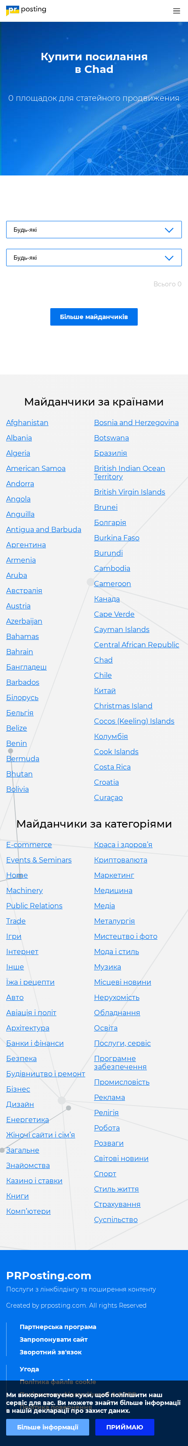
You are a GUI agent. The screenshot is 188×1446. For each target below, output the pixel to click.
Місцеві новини (122, 982)
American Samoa (36, 468)
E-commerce (29, 845)
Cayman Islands (122, 629)
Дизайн (20, 1104)
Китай (105, 691)
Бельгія (20, 713)
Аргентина (26, 545)
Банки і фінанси (35, 1043)
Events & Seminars (39, 860)
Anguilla (20, 514)
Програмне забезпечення (120, 1062)
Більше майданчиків (94, 317)
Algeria (18, 453)
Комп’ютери (28, 1211)
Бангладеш (26, 667)
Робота (107, 1128)
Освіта (106, 1028)
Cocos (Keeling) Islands (134, 721)
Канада (107, 599)
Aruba (16, 575)
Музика (107, 967)
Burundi (108, 553)
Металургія (114, 921)
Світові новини (121, 1158)
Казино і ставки (34, 1181)
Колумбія (111, 736)
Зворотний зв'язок (51, 1352)
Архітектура (27, 1028)
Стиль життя (116, 1189)
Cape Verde (114, 614)
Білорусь (22, 698)
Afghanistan (27, 423)
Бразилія (110, 453)
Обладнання (117, 1013)
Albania (19, 438)
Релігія (106, 1113)
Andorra (20, 484)
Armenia (21, 560)
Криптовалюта (120, 860)
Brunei (106, 507)
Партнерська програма (58, 1327)
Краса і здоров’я (123, 845)
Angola (18, 499)
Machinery (24, 890)
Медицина (113, 890)
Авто (15, 997)
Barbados (22, 682)
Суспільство (116, 1220)
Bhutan (19, 774)
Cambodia (112, 568)
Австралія (24, 591)
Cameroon (112, 584)
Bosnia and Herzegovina (136, 423)
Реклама (109, 1097)
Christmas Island (123, 706)
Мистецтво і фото (125, 936)
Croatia (106, 782)
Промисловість (122, 1082)
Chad (103, 660)
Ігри (13, 936)
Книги (17, 1196)
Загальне (22, 1150)
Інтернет (22, 952)
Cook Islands (116, 752)
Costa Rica (112, 767)
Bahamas (22, 636)
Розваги (109, 1143)
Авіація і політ (31, 1013)
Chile (103, 675)
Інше (15, 967)
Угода (29, 1369)
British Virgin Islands (129, 492)
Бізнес (18, 1089)
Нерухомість (116, 997)
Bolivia (17, 789)
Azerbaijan (24, 621)
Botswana (111, 438)
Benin (16, 743)
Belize (16, 728)
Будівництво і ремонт (45, 1074)
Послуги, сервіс (122, 1043)
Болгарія (110, 523)
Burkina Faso (116, 538)
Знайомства (28, 1165)
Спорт (105, 1174)
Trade (16, 921)
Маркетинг (114, 875)
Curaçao (108, 797)
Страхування (117, 1204)
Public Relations (34, 906)
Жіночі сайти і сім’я (40, 1135)
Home (17, 875)
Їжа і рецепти (30, 982)
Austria (18, 606)
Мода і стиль (116, 952)
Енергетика (27, 1120)
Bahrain (19, 652)
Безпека (21, 1058)
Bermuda (22, 759)
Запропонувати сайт (53, 1339)
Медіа (104, 906)
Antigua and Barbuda (43, 530)
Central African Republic (136, 645)
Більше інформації (47, 1427)
